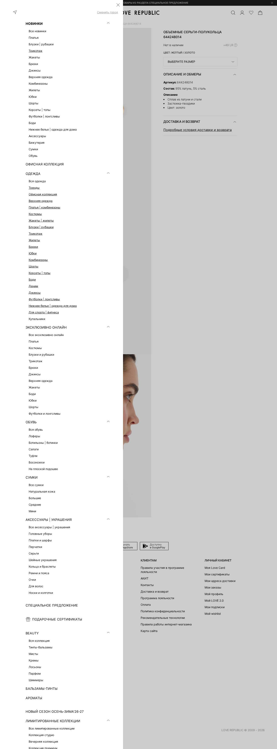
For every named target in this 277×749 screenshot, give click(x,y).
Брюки (33, 246)
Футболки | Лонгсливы (44, 299)
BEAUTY (32, 633)
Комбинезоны (38, 260)
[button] (118, 5)
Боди (32, 279)
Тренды (34, 187)
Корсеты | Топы (39, 273)
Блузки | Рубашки (41, 227)
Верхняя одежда (40, 201)
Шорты (33, 266)
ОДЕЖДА (33, 174)
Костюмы (35, 214)
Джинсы (35, 292)
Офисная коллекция (43, 194)
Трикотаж (35, 50)
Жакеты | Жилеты (41, 220)
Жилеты (34, 240)
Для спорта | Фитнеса (44, 312)
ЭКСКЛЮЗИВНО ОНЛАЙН (46, 327)
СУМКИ (32, 477)
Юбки (32, 253)
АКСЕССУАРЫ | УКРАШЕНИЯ (49, 520)
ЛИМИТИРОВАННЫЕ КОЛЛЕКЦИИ (53, 721)
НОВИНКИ (34, 24)
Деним (33, 286)
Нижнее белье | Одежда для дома (53, 305)
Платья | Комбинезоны (44, 207)
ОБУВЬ (31, 422)
